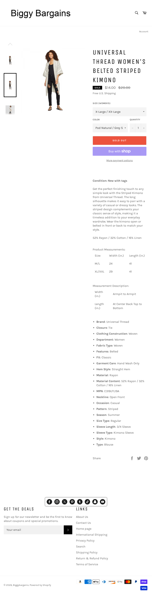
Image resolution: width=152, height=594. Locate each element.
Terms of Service (87, 564)
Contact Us (83, 522)
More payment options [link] (119, 160)
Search (80, 546)
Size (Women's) (101, 103)
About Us (82, 517)
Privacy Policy (85, 540)
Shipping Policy (87, 552)
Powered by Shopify (40, 585)
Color (96, 119)
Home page (83, 528)
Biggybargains (21, 585)
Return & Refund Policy (92, 558)
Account (143, 31)
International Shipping (91, 534)
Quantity (135, 119)
